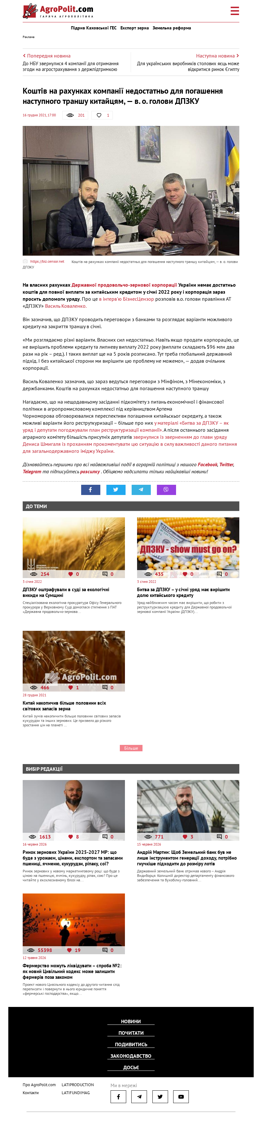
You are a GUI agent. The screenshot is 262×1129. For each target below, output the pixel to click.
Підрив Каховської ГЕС (94, 28)
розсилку (90, 471)
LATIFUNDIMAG (76, 1092)
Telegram (32, 471)
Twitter (226, 464)
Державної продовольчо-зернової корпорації (124, 285)
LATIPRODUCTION (78, 1084)
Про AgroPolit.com (39, 1084)
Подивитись (131, 1044)
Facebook (207, 464)
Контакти (31, 1092)
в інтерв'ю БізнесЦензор (126, 299)
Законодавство (131, 1056)
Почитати (131, 1033)
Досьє (131, 1067)
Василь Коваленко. (66, 306)
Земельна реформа (172, 28)
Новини (131, 1021)
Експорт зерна (134, 28)
